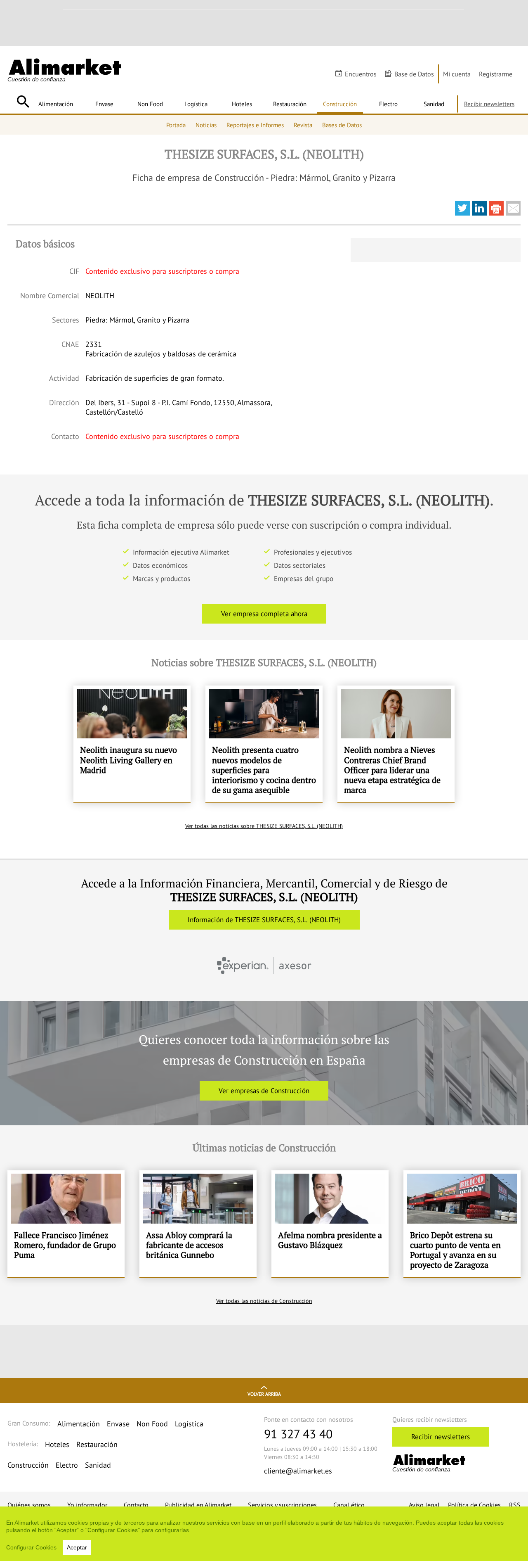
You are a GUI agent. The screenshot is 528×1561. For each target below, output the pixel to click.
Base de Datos (414, 74)
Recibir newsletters (489, 104)
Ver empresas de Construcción (264, 1090)
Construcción (340, 104)
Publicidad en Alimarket (198, 1505)
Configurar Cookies (31, 1547)
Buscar (22, 101)
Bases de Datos (342, 125)
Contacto (136, 1505)
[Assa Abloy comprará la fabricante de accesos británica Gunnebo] (198, 1223)
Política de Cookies (474, 1505)
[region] (264, 1533)
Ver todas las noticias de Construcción (264, 1301)
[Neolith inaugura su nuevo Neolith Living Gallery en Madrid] (132, 744)
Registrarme (495, 74)
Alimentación (55, 104)
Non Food (150, 104)
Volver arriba (264, 1394)
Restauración (289, 104)
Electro (388, 104)
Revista (303, 125)
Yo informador (87, 1505)
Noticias (206, 125)
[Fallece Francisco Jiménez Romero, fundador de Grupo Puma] (66, 1223)
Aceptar (77, 1547)
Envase (104, 104)
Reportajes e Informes (255, 125)
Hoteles (242, 104)
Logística (195, 104)
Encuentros (361, 74)
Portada (176, 125)
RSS (515, 1505)
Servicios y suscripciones (282, 1505)
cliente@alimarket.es (298, 1471)
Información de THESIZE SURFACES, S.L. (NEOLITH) (264, 919)
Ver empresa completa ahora (264, 613)
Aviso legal (424, 1505)
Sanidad (434, 104)
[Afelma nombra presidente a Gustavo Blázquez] (330, 1223)
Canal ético (349, 1505)
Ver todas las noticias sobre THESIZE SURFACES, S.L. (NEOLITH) (264, 826)
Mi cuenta (457, 74)
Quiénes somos (29, 1505)
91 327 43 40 (298, 1434)
